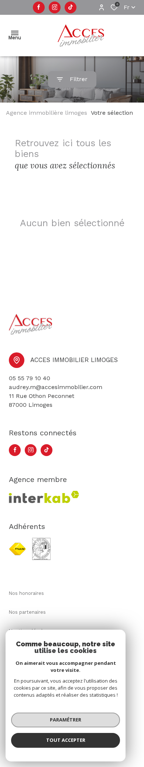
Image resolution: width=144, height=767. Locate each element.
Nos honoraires (26, 593)
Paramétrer (65, 719)
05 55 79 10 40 (29, 378)
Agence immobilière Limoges (46, 112)
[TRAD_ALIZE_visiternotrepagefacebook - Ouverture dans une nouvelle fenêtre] (38, 7)
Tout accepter (65, 740)
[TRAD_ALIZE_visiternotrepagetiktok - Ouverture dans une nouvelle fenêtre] (70, 7)
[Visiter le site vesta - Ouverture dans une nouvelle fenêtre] (41, 549)
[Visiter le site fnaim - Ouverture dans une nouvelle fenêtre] (17, 549)
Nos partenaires (27, 612)
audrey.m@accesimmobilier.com (55, 387)
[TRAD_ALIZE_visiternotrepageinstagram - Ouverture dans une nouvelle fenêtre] (55, 7)
